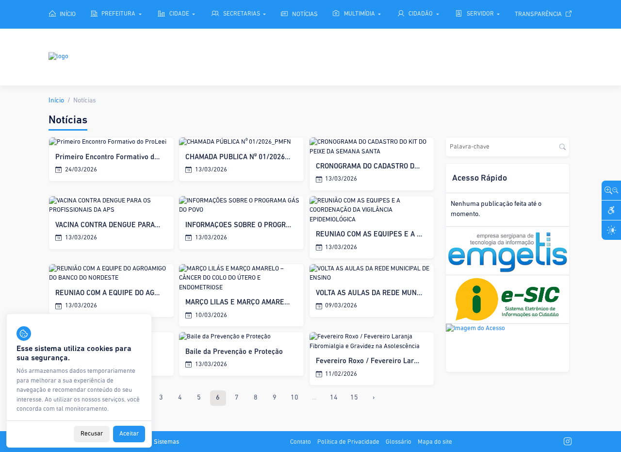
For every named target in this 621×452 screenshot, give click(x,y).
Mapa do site (435, 442)
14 (334, 398)
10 (294, 398)
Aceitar (129, 434)
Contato (300, 442)
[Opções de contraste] (611, 230)
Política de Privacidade (348, 442)
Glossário (398, 442)
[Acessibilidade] (611, 210)
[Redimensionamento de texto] (611, 190)
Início (56, 101)
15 (354, 398)
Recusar (92, 434)
